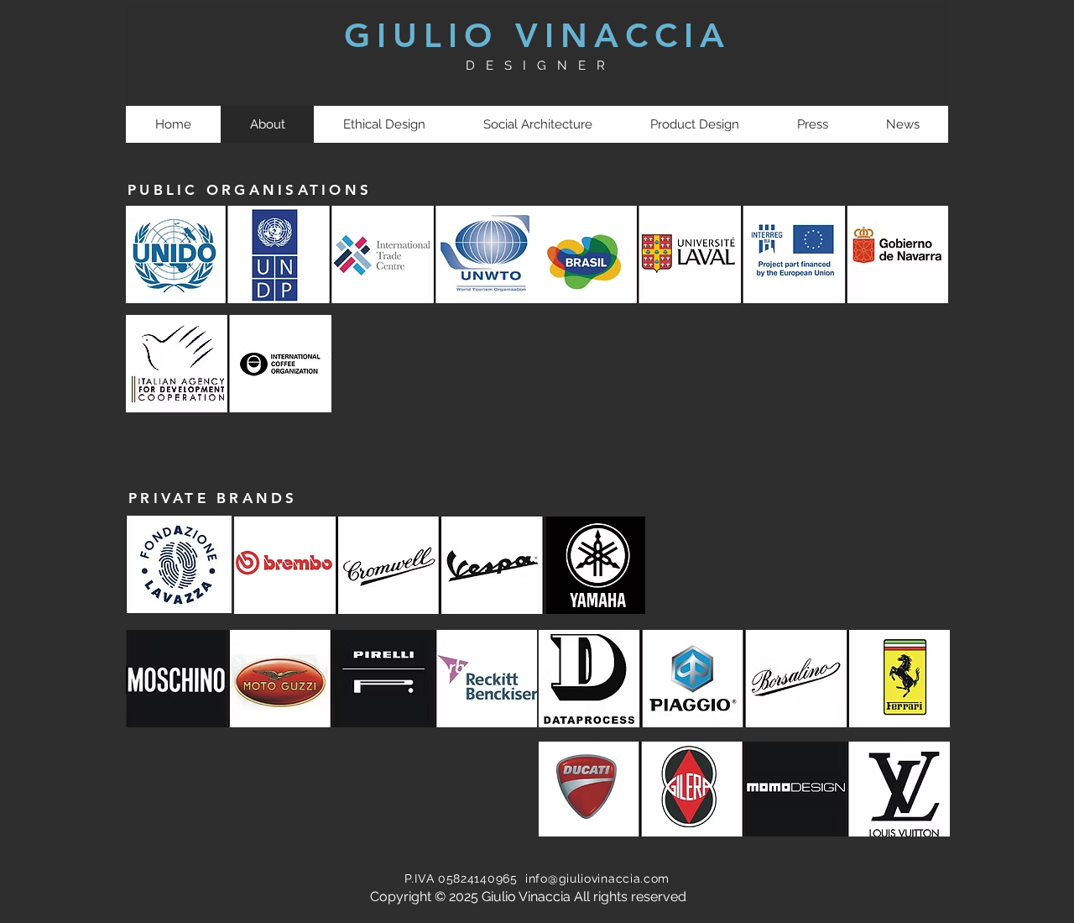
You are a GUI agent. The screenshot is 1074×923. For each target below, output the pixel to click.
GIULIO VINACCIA (537, 35)
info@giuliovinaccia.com (597, 878)
